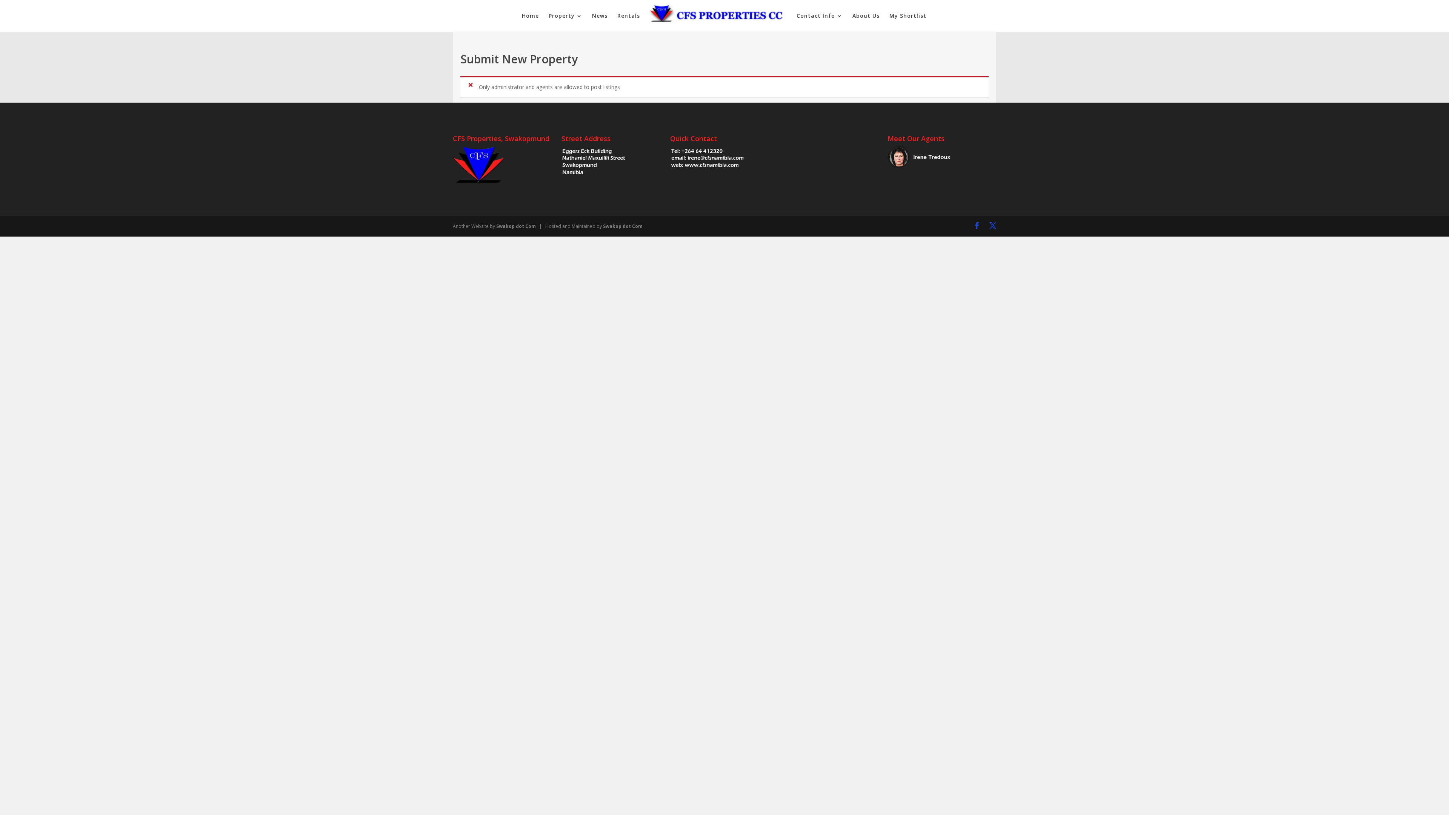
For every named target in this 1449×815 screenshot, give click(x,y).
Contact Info (816, 16)
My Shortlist (907, 16)
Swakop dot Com (516, 226)
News (600, 16)
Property (562, 16)
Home (530, 16)
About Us (866, 16)
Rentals (628, 16)
